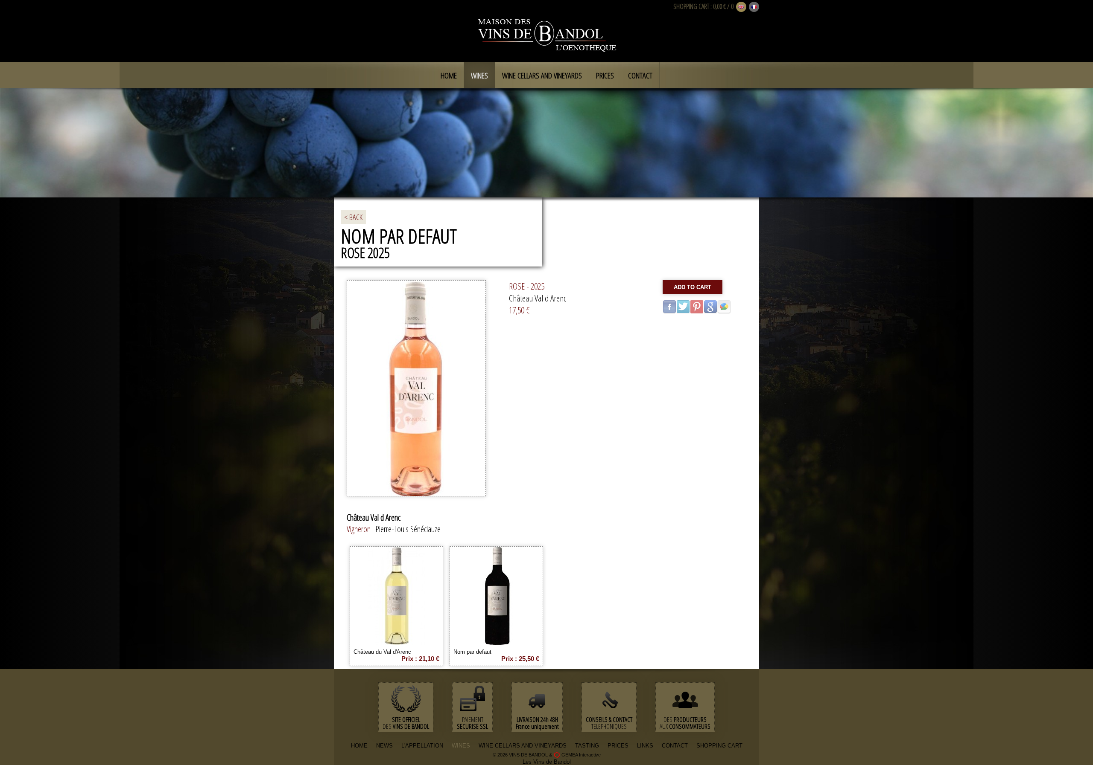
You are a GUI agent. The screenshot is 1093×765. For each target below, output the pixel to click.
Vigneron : (361, 529)
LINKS (645, 745)
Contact (640, 75)
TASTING (587, 745)
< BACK (353, 217)
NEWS (384, 745)
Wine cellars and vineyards (542, 75)
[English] (741, 7)
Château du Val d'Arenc (382, 652)
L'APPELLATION (422, 745)
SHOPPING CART (691, 6)
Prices (605, 75)
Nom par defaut (472, 652)
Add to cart (692, 287)
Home (449, 75)
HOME (359, 745)
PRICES (618, 745)
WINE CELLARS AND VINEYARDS (523, 745)
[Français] (754, 7)
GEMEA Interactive (581, 754)
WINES (461, 745)
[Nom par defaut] (496, 642)
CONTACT (675, 745)
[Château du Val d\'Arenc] (396, 642)
